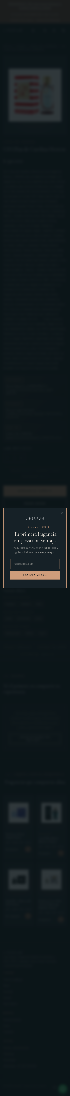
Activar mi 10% (35, 575)
